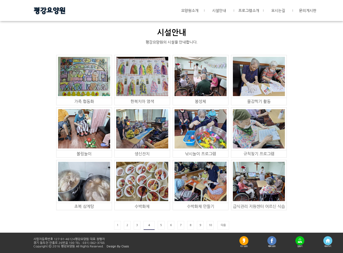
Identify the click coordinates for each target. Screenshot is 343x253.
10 (210, 225)
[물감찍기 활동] (259, 76)
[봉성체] (200, 76)
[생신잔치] (142, 128)
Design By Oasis (118, 246)
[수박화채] (142, 181)
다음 (223, 225)
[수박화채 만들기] (200, 181)
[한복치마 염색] (142, 76)
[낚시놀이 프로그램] (200, 128)
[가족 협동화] (84, 76)
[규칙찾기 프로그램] (259, 128)
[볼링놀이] (84, 128)
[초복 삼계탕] (84, 181)
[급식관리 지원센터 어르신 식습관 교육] (259, 181)
